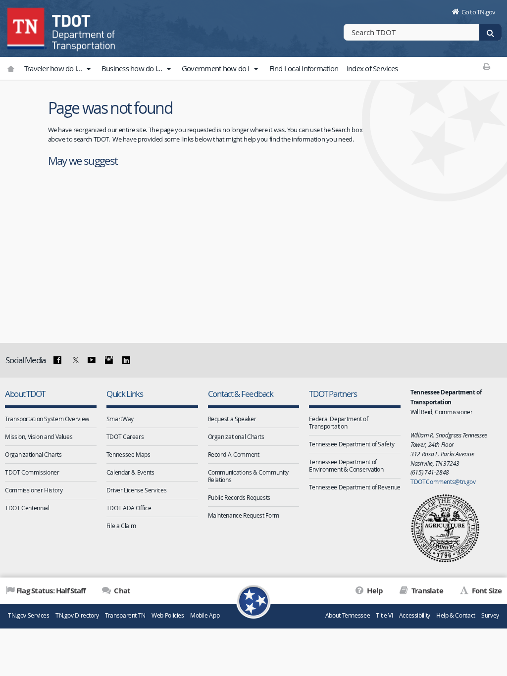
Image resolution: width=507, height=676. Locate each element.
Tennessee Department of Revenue (354, 487)
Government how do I (216, 68)
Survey (490, 615)
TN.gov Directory (77, 615)
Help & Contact (455, 615)
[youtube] (91, 360)
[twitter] (74, 360)
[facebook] (57, 360)
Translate (426, 590)
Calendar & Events (130, 472)
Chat (121, 590)
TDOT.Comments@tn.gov (443, 481)
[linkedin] (125, 360)
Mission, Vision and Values (38, 436)
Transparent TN (125, 615)
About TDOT (25, 393)
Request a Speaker (232, 419)
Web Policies (168, 615)
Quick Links (124, 393)
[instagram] (108, 360)
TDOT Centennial (27, 508)
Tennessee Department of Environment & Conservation (346, 465)
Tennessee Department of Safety (351, 444)
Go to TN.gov (478, 11)
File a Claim (121, 526)
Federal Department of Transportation (338, 422)
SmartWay (120, 419)
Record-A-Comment (233, 454)
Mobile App (204, 615)
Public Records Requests (239, 497)
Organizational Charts (33, 454)
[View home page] (27, 27)
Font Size (486, 590)
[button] (88, 69)
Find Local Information (304, 68)
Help (374, 590)
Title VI (384, 615)
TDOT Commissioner (32, 472)
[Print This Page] (487, 66)
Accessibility (414, 615)
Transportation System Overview (47, 419)
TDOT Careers (125, 436)
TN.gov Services (28, 615)
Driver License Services (136, 490)
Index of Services (372, 68)
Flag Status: (51, 590)
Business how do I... (132, 68)
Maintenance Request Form (243, 515)
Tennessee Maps (128, 454)
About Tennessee (347, 615)
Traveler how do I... (53, 68)
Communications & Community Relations (248, 475)
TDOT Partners (333, 393)
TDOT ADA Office (128, 508)
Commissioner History (34, 490)
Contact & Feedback (240, 393)
